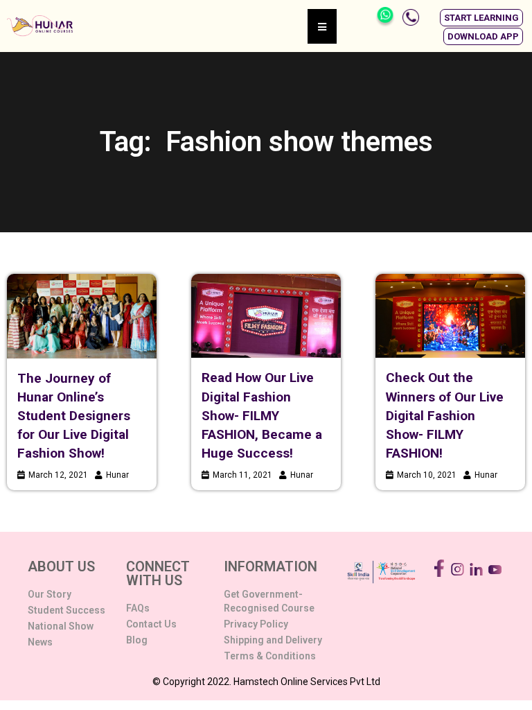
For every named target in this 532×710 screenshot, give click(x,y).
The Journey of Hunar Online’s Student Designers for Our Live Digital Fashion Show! (73, 416)
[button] (481, 17)
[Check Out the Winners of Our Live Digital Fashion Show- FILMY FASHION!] (450, 316)
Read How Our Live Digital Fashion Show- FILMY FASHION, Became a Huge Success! (262, 415)
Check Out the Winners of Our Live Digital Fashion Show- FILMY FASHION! (445, 415)
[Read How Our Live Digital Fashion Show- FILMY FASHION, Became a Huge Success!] (266, 316)
